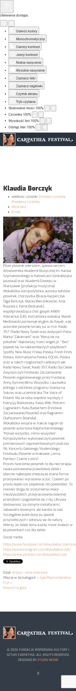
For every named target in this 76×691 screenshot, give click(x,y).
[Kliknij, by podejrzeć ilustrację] (38, 240)
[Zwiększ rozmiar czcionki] (41, 114)
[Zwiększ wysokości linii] (49, 121)
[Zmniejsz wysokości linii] (42, 121)
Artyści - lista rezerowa (29, 572)
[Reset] (3, 23)
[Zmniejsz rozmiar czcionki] (34, 114)
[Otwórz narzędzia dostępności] (7, 6)
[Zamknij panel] (11, 23)
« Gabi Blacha (47, 577)
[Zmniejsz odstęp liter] (38, 127)
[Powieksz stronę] (53, 108)
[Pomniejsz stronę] (47, 108)
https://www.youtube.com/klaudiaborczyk (35, 554)
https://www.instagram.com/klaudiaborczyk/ (37, 549)
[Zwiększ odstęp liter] (45, 127)
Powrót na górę (15, 588)
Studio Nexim (47, 660)
